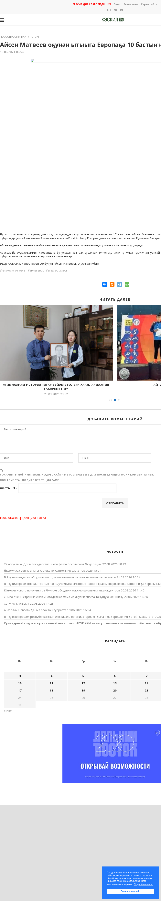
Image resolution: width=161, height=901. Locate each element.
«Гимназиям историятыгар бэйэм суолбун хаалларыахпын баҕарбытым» (56, 387)
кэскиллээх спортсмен (14, 270)
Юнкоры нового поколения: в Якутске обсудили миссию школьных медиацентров (62, 590)
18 (51, 690)
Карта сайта (149, 4)
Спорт (35, 37)
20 (115, 690)
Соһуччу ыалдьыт (16, 603)
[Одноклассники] (112, 284)
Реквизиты (130, 4)
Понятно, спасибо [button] (130, 891)
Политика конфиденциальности (23, 518)
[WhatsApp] (127, 284)
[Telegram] (119, 284)
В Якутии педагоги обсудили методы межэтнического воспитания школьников (60, 577)
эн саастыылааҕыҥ (58, 270)
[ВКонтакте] (104, 284)
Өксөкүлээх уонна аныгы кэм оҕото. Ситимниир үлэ (40, 570)
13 (115, 683)
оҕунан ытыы (37, 270)
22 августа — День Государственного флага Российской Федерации (53, 564)
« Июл (8, 710)
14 (146, 683)
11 (51, 683)
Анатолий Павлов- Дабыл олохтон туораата (35, 610)
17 (20, 690)
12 (83, 683)
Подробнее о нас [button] (143, 884)
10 (20, 683)
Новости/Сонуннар (13, 37)
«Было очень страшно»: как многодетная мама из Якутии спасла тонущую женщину (63, 597)
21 (146, 690)
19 (83, 690)
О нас (117, 4)
